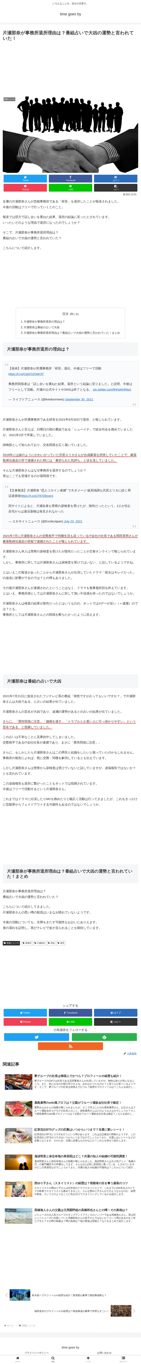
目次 (65, 313)
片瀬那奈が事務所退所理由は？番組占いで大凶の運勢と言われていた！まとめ (72, 332)
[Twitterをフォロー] (36, 1037)
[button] (115, 188)
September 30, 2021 (79, 399)
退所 (62, 943)
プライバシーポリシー (37, 1352)
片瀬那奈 (41, 943)
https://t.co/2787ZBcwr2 (37, 496)
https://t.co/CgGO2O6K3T (26, 374)
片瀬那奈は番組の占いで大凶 (41, 327)
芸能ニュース (13, 943)
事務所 (28, 943)
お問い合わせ (104, 1352)
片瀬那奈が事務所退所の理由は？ (44, 321)
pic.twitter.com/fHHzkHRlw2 (112, 389)
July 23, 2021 (73, 521)
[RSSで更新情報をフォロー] (70, 1046)
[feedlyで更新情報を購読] (104, 1037)
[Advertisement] (70, 68)
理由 (53, 943)
